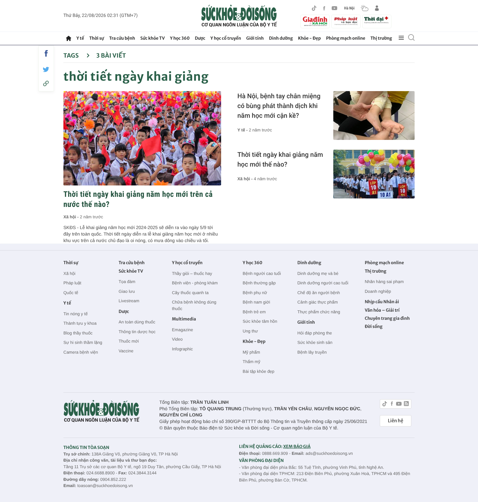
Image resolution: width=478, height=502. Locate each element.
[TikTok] (314, 8)
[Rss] (406, 404)
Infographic (182, 348)
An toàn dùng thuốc (137, 321)
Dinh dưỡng (281, 38)
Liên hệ (395, 421)
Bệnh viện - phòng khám (195, 282)
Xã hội (69, 273)
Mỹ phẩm (251, 352)
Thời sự (96, 38)
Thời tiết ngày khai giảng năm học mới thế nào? (280, 159)
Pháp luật (72, 282)
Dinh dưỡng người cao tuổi (322, 282)
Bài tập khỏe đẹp (258, 371)
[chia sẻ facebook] (46, 53)
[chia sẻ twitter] (46, 69)
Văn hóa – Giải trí (382, 310)
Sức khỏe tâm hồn (260, 321)
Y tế (80, 38)
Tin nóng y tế (75, 313)
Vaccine (126, 350)
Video (177, 339)
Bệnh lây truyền (311, 352)
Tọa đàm (127, 281)
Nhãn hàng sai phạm (384, 281)
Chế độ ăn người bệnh (318, 292)
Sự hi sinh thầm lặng (82, 342)
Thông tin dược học (137, 331)
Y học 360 (180, 38)
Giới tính (255, 38)
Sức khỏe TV (152, 38)
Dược (200, 38)
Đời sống (374, 326)
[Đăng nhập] (377, 8)
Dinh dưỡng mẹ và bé (317, 273)
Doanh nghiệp (378, 291)
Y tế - (243, 130)
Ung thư (250, 331)
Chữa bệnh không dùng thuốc (194, 305)
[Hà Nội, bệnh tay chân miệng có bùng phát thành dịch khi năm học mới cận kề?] (374, 115)
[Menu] (401, 38)
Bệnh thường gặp (259, 282)
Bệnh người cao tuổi (262, 273)
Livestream (129, 300)
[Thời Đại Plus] (377, 20)
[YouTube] (335, 8)
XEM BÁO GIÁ (297, 446)
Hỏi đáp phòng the (314, 333)
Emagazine (182, 329)
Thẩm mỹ (251, 361)
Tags (71, 55)
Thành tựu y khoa (80, 323)
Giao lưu (127, 291)
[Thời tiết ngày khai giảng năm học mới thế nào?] (374, 174)
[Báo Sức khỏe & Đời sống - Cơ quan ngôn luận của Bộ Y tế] (239, 16)
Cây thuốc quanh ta (190, 292)
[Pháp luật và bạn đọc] (346, 21)
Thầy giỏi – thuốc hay (192, 273)
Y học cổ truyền (225, 38)
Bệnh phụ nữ (255, 292)
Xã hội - (71, 216)
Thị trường (381, 38)
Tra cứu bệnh (122, 38)
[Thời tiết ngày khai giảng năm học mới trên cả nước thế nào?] (142, 138)
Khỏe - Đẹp (309, 38)
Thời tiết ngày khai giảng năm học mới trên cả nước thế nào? (138, 199)
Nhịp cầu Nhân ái (382, 301)
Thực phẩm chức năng (318, 311)
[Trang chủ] (68, 38)
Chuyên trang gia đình (387, 318)
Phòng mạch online (345, 38)
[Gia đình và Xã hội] (315, 21)
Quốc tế (70, 292)
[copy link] (46, 83)
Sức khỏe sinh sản (314, 342)
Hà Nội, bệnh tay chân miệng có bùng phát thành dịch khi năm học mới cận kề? (279, 105)
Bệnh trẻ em (254, 311)
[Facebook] (324, 8)
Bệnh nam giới (256, 302)
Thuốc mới (129, 341)
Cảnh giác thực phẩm (317, 302)
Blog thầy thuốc (78, 333)
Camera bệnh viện (80, 352)
